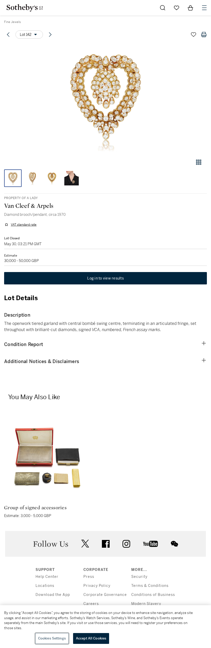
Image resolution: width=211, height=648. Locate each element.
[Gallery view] (199, 162)
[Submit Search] (162, 7)
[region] (105, 626)
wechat (174, 543)
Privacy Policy (96, 586)
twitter (85, 544)
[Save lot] (193, 34)
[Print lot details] (204, 34)
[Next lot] (50, 34)
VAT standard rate (24, 225)
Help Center (47, 577)
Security (139, 577)
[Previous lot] (8, 34)
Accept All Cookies (91, 638)
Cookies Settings (52, 638)
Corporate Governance (105, 595)
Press (88, 577)
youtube (150, 544)
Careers (91, 604)
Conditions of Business (153, 595)
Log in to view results (105, 278)
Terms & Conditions (150, 586)
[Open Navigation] (204, 8)
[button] (105, 99)
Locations (45, 586)
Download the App (53, 595)
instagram (126, 544)
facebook (106, 544)
